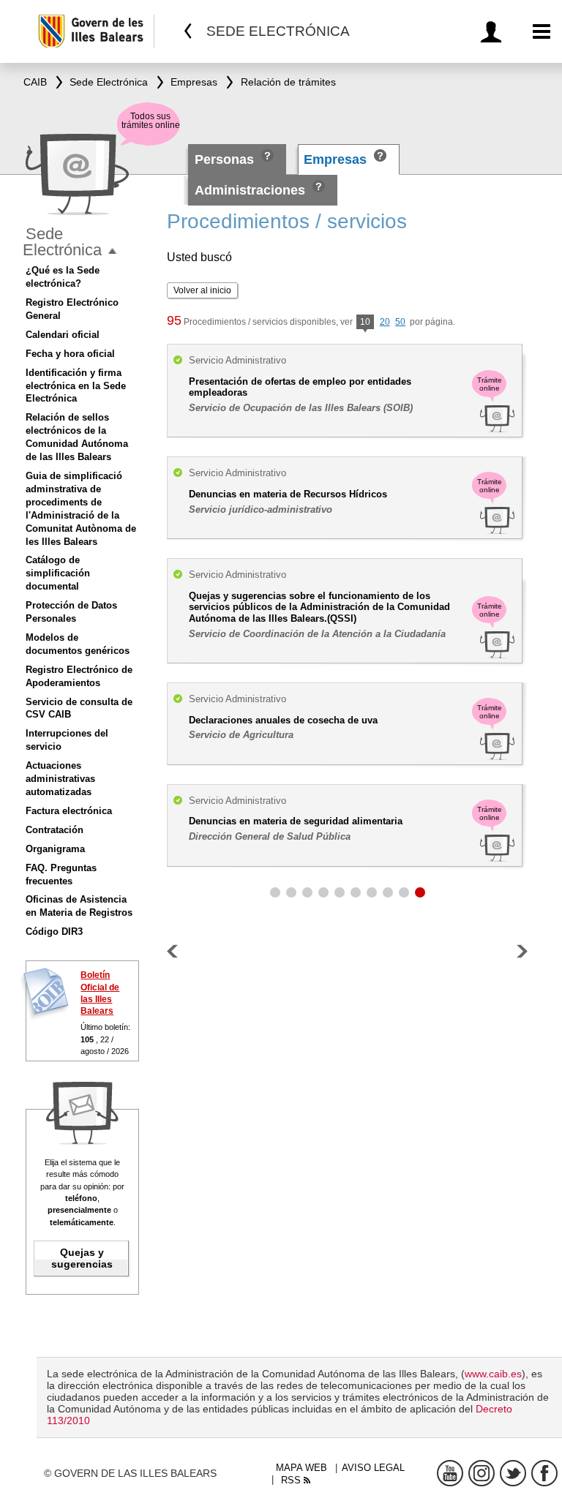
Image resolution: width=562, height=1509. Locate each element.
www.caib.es (493, 1374)
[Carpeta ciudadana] (493, 31)
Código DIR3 (54, 931)
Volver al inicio (202, 290)
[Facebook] (544, 1473)
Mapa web (301, 1467)
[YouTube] (450, 1473)
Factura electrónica (69, 810)
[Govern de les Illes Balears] (95, 31)
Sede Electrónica (62, 242)
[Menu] (541, 31)
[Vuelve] (188, 31)
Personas (226, 159)
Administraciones (250, 190)
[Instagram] (481, 1473)
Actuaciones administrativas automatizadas (60, 778)
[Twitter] (513, 1473)
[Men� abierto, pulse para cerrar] (112, 251)
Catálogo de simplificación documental (58, 573)
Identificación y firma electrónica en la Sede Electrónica (76, 385)
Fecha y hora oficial (70, 353)
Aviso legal (373, 1467)
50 (400, 321)
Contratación (54, 829)
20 (385, 321)
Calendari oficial (63, 334)
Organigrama (55, 848)
